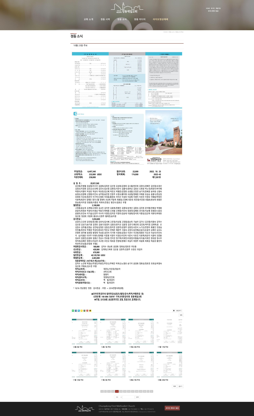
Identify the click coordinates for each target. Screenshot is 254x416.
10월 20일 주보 (163, 380)
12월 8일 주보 (77, 347)
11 (109, 391)
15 (125, 391)
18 (137, 391)
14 (121, 391)
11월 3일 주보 (106, 380)
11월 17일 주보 (163, 347)
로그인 (213, 8)
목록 (181, 315)
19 (141, 391)
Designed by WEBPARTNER (147, 411)
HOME (208, 8)
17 (133, 391)
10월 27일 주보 (134, 380)
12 (113, 391)
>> (151, 391)
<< (102, 391)
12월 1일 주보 (106, 347)
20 (145, 391)
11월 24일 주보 (134, 347)
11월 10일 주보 (78, 380)
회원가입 (218, 8)
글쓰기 (180, 386)
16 (129, 391)
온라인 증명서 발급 (213, 11)
